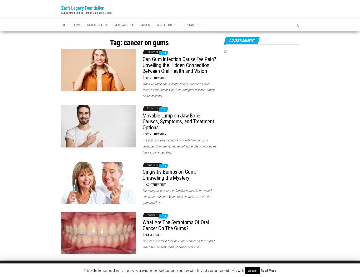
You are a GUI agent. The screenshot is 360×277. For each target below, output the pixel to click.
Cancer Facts (97, 25)
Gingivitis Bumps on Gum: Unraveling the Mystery (169, 175)
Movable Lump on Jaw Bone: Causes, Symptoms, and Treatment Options (178, 121)
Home (77, 25)
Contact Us (191, 25)
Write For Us (166, 25)
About (146, 25)
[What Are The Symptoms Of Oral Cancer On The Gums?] (98, 233)
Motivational (124, 25)
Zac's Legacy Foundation (82, 8)
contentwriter (156, 78)
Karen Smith (154, 235)
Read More (268, 271)
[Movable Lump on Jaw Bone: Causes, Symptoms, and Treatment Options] (98, 126)
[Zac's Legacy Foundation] (64, 25)
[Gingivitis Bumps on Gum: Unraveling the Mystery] (98, 183)
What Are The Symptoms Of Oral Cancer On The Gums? (175, 225)
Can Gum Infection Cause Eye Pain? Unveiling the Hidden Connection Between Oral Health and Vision (179, 65)
